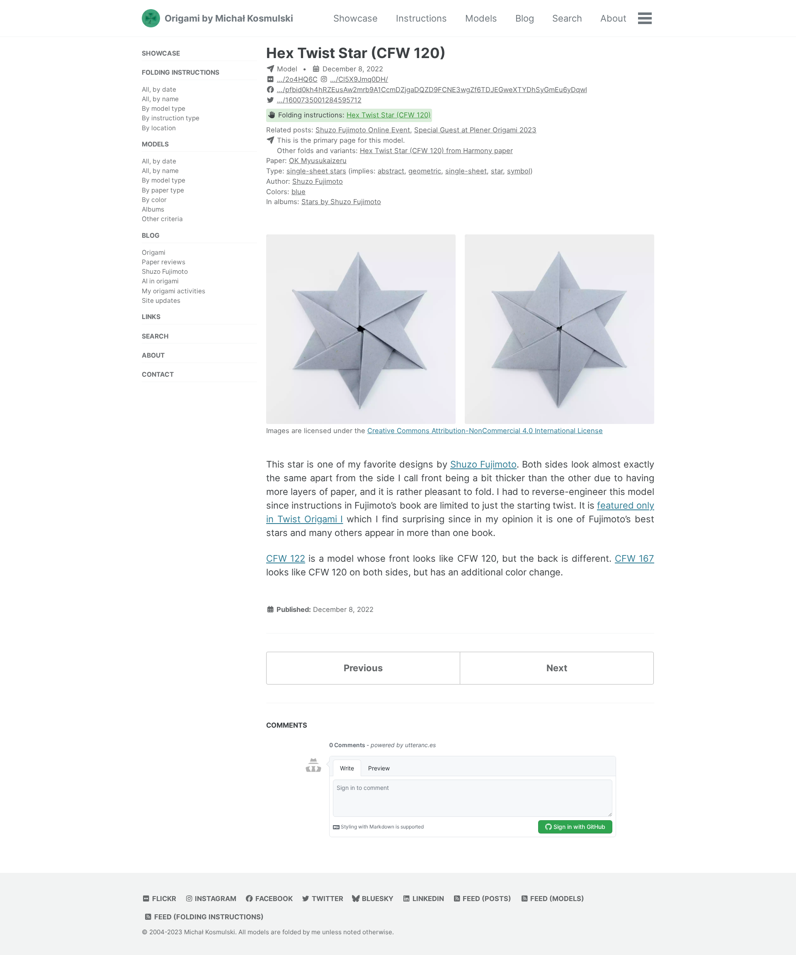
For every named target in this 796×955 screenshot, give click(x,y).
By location (159, 128)
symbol (518, 171)
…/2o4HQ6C (297, 79)
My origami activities (173, 291)
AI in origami (160, 281)
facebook (273, 898)
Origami (153, 252)
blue (298, 192)
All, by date (159, 89)
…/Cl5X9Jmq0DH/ (359, 79)
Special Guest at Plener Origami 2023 (475, 130)
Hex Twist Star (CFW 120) (356, 52)
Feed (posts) (486, 898)
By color (154, 199)
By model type (163, 108)
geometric (424, 171)
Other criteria (162, 219)
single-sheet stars (316, 171)
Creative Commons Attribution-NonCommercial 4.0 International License (485, 430)
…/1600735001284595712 (319, 100)
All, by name (160, 99)
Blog (524, 18)
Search (567, 18)
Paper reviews (163, 262)
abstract (391, 171)
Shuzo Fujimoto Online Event (362, 130)
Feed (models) (556, 898)
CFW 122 (285, 558)
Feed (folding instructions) (208, 917)
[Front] (361, 330)
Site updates (161, 300)
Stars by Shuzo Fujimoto (341, 201)
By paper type (163, 190)
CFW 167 (634, 558)
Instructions (421, 18)
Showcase (355, 18)
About (613, 18)
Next (557, 668)
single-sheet (466, 171)
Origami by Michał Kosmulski (229, 18)
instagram (214, 898)
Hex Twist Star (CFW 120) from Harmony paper (436, 150)
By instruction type (170, 118)
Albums (153, 209)
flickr (163, 898)
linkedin (427, 898)
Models (481, 18)
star (497, 171)
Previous (363, 668)
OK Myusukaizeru (318, 160)
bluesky (376, 898)
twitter (326, 898)
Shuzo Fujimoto (165, 271)
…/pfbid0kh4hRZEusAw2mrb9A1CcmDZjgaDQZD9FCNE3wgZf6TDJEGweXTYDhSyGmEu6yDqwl (432, 89)
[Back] (559, 330)
